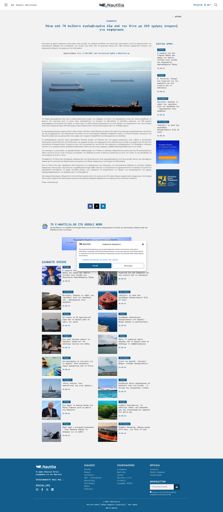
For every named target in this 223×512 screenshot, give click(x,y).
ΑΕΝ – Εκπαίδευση (92, 477)
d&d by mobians (111, 508)
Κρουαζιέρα (89, 480)
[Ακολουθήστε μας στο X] (47, 489)
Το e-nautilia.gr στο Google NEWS (76, 224)
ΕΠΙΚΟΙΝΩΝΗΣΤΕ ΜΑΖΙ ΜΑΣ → (50, 479)
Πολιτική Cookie (92, 504)
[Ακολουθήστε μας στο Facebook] (42, 489)
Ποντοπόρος (89, 483)
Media (87, 486)
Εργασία (19, 5)
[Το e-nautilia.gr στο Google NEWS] (45, 226)
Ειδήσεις (111, 21)
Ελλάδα (87, 469)
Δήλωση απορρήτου (107, 504)
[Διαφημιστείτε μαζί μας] (167, 152)
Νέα (12, 5)
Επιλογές (128, 265)
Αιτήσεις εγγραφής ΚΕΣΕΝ (124, 481)
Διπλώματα (122, 469)
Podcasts (88, 489)
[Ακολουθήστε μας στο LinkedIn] (52, 489)
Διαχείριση (120, 504)
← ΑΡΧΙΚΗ (176, 16)
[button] (143, 244)
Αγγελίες (154, 469)
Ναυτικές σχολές (121, 473)
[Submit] (177, 487)
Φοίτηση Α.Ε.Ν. (124, 477)
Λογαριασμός (156, 475)
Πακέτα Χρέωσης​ (157, 472)
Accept (95, 266)
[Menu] (6, 5)
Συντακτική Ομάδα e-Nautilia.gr (114, 53)
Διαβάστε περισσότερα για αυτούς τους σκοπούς (100, 259)
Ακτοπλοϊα (89, 475)
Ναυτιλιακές (31, 5)
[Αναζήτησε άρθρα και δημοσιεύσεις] (215, 4)
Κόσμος (87, 472)
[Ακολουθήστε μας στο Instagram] (37, 489)
